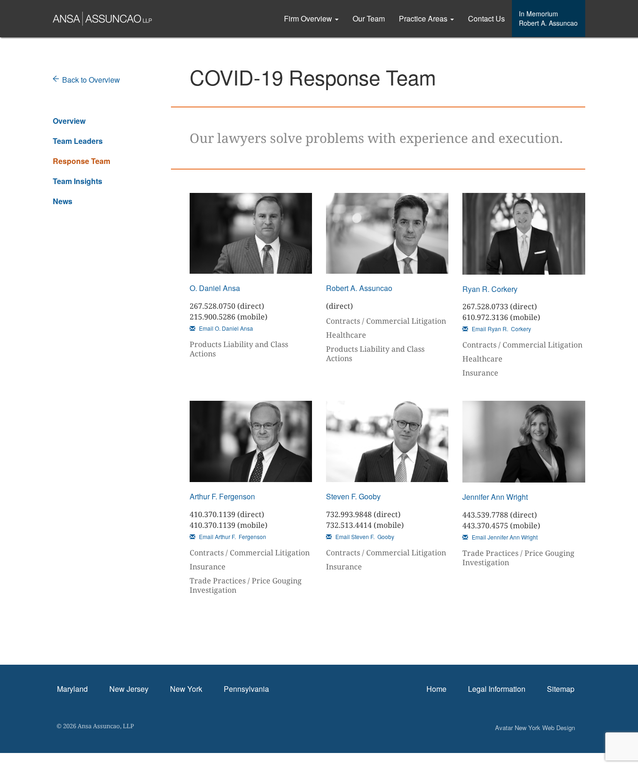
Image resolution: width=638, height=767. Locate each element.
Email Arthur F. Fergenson (232, 536)
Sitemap (560, 688)
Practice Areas (424, 18)
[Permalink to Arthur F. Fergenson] (251, 441)
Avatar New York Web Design (535, 727)
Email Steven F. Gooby (364, 536)
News (62, 201)
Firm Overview (309, 18)
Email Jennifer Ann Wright (504, 537)
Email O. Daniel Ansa (225, 328)
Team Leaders (78, 140)
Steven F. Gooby (353, 496)
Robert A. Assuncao (359, 288)
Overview (69, 120)
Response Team (81, 161)
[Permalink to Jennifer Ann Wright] (523, 442)
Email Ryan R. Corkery (500, 329)
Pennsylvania (246, 688)
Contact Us (486, 18)
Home (436, 688)
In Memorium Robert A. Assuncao (548, 18)
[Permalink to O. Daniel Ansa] (251, 233)
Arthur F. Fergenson (222, 496)
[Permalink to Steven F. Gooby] (387, 441)
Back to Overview (91, 79)
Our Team (369, 18)
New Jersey (129, 688)
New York (186, 688)
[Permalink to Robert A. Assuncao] (387, 233)
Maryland (72, 688)
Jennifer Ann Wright (495, 496)
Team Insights (77, 181)
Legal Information (496, 688)
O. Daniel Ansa (215, 288)
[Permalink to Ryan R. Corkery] (523, 234)
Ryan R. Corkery (489, 289)
